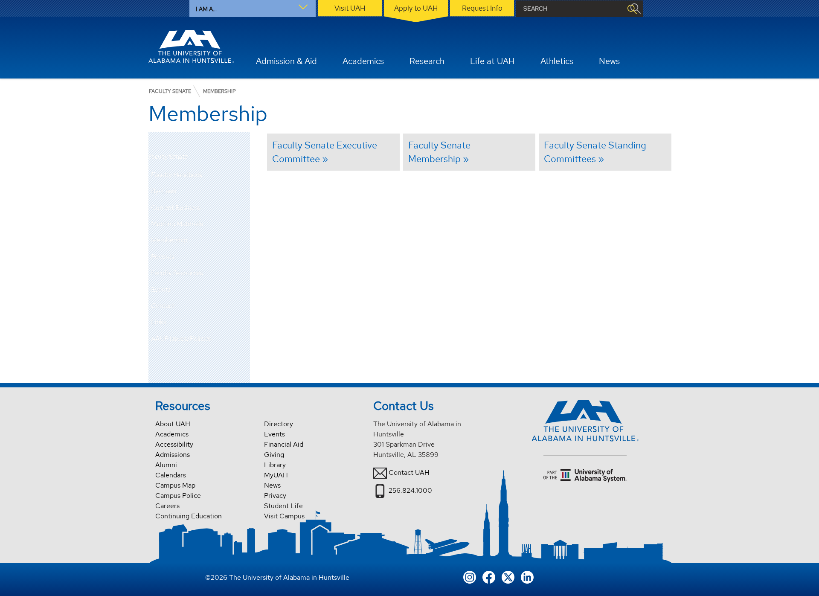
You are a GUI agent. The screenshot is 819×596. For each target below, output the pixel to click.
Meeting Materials (177, 223)
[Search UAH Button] (632, 8)
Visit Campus (284, 516)
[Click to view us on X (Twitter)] (508, 576)
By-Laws (163, 190)
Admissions (172, 454)
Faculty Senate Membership (439, 152)
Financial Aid (283, 444)
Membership (169, 239)
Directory (278, 423)
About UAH (172, 423)
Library (275, 464)
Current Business (175, 207)
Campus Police (178, 495)
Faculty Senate (168, 156)
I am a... (206, 9)
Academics (172, 434)
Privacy (275, 495)
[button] (243, 208)
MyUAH (276, 475)
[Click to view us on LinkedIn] (527, 576)
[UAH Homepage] (191, 46)
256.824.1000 (410, 490)
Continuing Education (188, 516)
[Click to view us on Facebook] (488, 576)
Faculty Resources (177, 272)
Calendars (170, 475)
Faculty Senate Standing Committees (595, 152)
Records (162, 256)
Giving (274, 454)
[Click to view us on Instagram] (469, 576)
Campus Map (175, 485)
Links (158, 321)
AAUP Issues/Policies (181, 338)
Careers (167, 505)
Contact (162, 305)
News (272, 485)
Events (161, 289)
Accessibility (174, 444)
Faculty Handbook (177, 174)
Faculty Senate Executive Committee (324, 152)
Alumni (166, 464)
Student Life (283, 505)
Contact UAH (409, 472)
